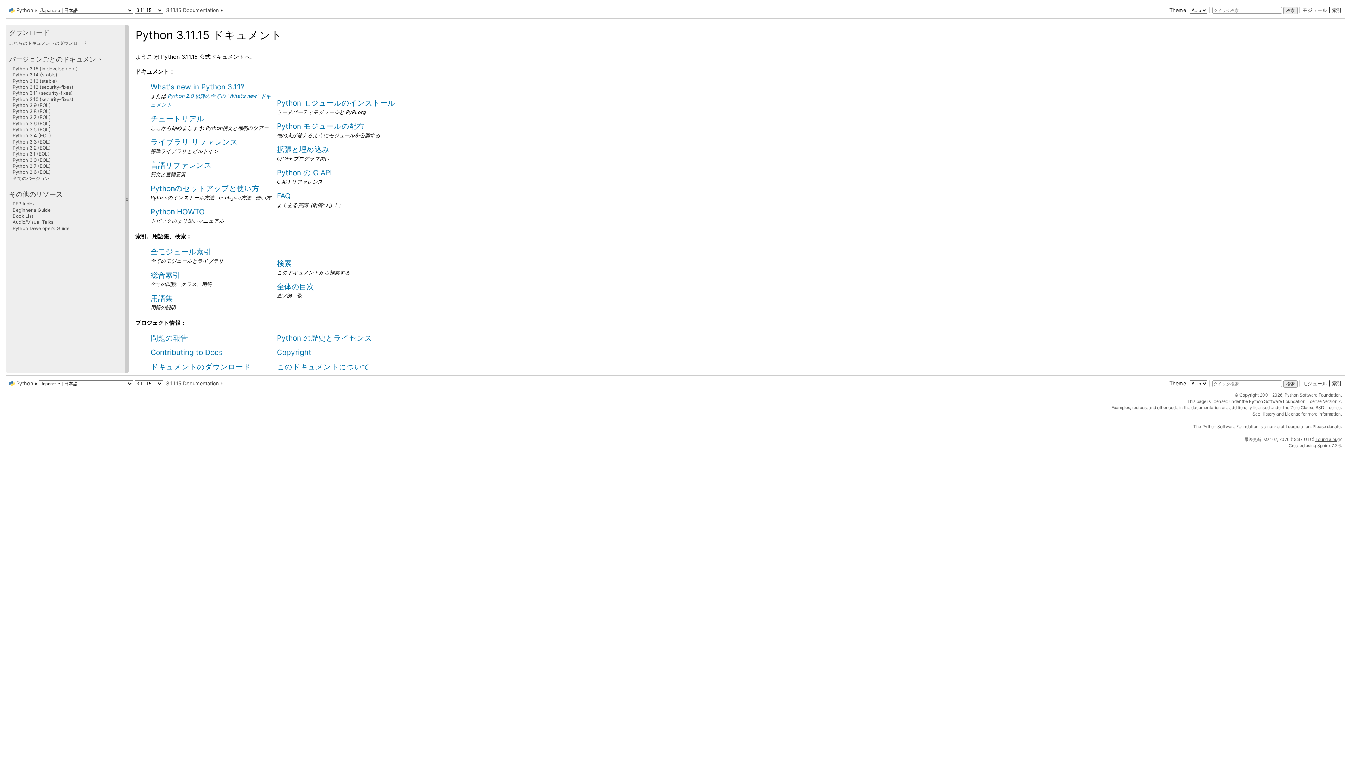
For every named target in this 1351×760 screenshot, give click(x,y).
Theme (1178, 10)
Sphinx (1324, 445)
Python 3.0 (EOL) (32, 160)
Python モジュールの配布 (320, 126)
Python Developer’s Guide (41, 228)
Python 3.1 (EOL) (31, 154)
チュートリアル (177, 118)
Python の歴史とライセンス (324, 338)
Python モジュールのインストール (336, 103)
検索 (284, 263)
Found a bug (1327, 439)
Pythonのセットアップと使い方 (205, 188)
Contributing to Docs (187, 352)
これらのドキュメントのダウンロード (48, 43)
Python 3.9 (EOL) (32, 105)
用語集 (162, 298)
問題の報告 (169, 338)
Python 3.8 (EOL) (32, 111)
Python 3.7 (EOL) (32, 117)
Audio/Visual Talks (33, 222)
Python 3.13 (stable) (35, 81)
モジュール (1314, 10)
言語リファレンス (181, 165)
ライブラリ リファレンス (194, 142)
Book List (23, 216)
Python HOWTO (178, 211)
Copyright (294, 352)
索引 (1337, 10)
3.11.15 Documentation (192, 10)
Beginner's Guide (32, 210)
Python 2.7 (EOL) (32, 166)
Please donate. (1327, 426)
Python (24, 10)
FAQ (284, 195)
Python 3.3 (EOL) (32, 142)
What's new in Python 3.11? (198, 86)
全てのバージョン (31, 178)
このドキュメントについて (323, 366)
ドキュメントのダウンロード (201, 366)
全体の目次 (295, 286)
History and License (1280, 414)
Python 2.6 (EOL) (32, 172)
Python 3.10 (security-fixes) (43, 99)
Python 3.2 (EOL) (32, 148)
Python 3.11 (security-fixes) (43, 93)
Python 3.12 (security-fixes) (43, 87)
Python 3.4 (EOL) (32, 135)
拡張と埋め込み (303, 149)
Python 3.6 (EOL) (32, 123)
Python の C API (304, 172)
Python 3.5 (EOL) (32, 129)
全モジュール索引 (181, 251)
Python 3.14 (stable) (35, 74)
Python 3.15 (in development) (45, 68)
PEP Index (24, 204)
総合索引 (165, 275)
